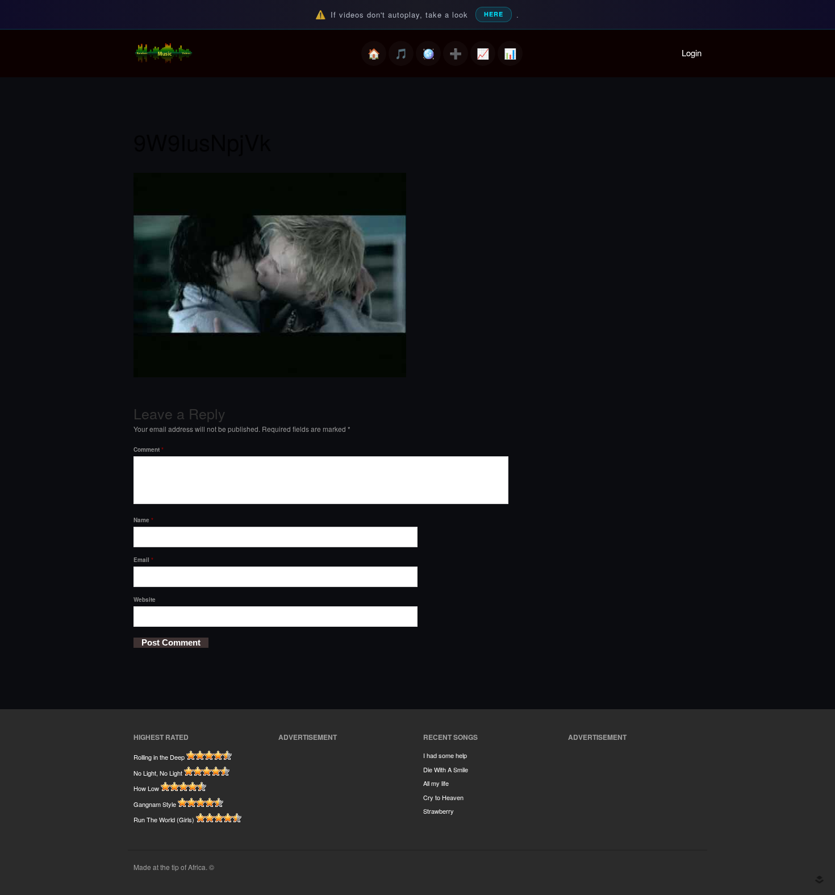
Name (143, 520)
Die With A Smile (445, 769)
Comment (148, 449)
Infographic (510, 53)
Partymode (428, 53)
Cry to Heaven (443, 797)
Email (143, 560)
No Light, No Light (157, 772)
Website (144, 599)
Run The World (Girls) (163, 819)
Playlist (401, 53)
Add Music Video (455, 53)
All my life (436, 783)
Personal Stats (482, 53)
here (493, 14)
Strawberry (438, 810)
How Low (146, 788)
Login (692, 53)
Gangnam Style (154, 804)
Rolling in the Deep (159, 756)
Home (373, 53)
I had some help (445, 755)
